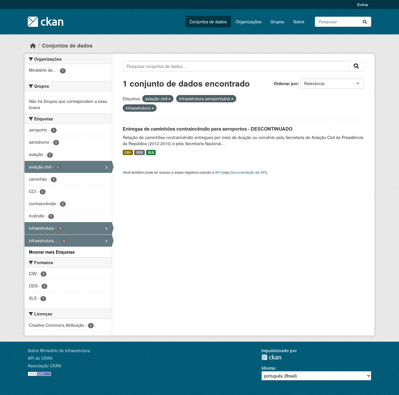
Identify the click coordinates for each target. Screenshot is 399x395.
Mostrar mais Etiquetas (52, 252)
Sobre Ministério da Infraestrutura (59, 350)
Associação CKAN (44, 365)
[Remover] (170, 98)
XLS (151, 152)
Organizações (248, 21)
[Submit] (365, 22)
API (218, 172)
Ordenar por (286, 83)
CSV (127, 152)
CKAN (271, 357)
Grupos (277, 21)
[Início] (33, 45)
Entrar (362, 4)
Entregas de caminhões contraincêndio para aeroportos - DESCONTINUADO (207, 128)
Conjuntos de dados (208, 21)
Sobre (298, 21)
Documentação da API (248, 172)
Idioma (268, 368)
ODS (139, 152)
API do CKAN (40, 358)
